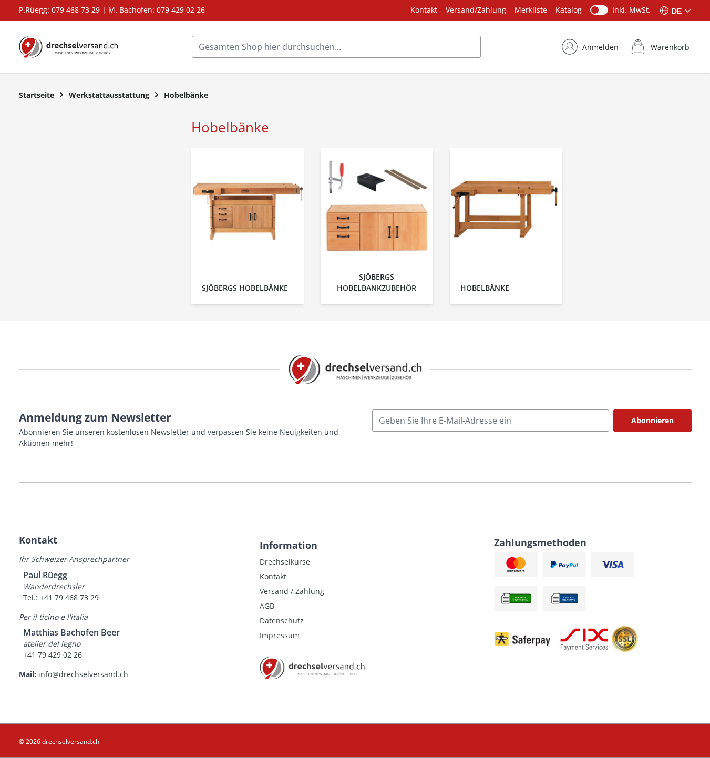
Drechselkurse (285, 562)
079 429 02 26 (181, 10)
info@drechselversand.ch (83, 674)
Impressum (280, 635)
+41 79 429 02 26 (52, 655)
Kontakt (423, 10)
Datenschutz (282, 621)
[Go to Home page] (68, 47)
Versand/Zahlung (476, 10)
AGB (267, 606)
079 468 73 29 (76, 10)
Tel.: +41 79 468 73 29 (61, 597)
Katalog (568, 10)
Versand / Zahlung (292, 591)
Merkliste (531, 10)
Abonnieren (652, 420)
